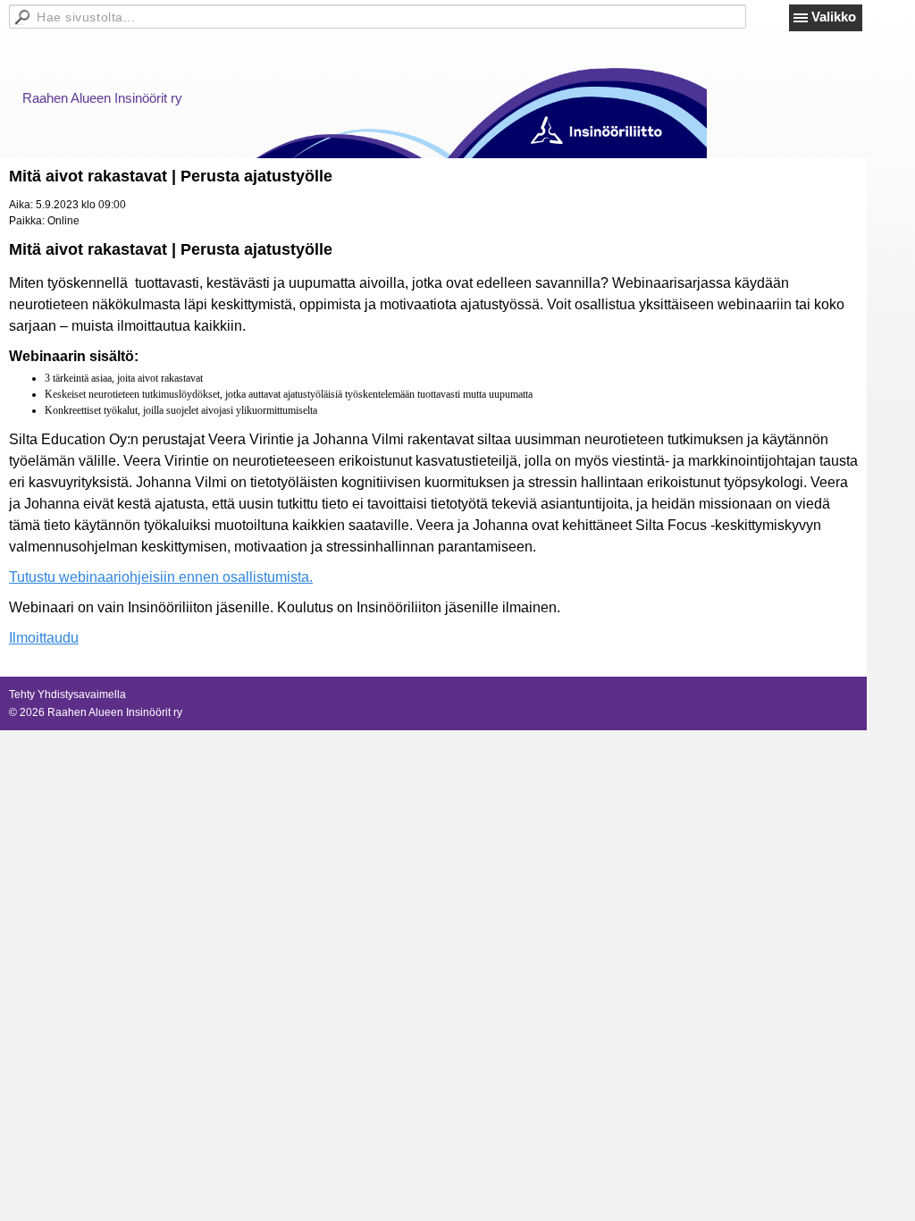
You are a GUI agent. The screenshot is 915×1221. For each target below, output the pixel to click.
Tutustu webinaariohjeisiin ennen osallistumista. (161, 577)
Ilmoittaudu (44, 637)
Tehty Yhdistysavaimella (67, 694)
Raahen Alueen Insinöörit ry (102, 97)
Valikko (833, 16)
